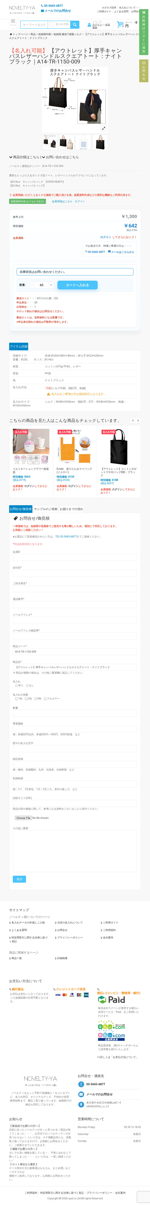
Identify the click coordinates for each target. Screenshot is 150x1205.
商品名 (17, 661)
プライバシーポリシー (70, 937)
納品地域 (18, 758)
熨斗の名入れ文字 (23, 743)
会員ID (16, 551)
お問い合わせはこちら (62, 157)
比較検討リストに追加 (143, 34)
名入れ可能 (62, 24)
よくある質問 (121, 11)
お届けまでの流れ (71, 509)
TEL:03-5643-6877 (66, 536)
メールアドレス (22, 614)
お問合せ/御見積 (21, 509)
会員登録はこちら (62, 201)
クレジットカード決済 (70, 989)
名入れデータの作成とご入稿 (28, 922)
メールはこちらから (122, 252)
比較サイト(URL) (22, 798)
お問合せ (136, 11)
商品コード (20, 646)
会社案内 (108, 937)
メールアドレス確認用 (26, 630)
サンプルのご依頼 (45, 509)
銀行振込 (18, 989)
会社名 (17, 567)
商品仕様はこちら (26, 157)
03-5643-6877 (96, 252)
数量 (15, 707)
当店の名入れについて (70, 922)
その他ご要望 (20, 828)
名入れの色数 (20, 694)
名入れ (16, 681)
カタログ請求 (109, 7)
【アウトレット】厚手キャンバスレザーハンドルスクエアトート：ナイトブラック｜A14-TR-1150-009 (65, 56)
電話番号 (18, 599)
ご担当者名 (20, 583)
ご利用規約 (109, 930)
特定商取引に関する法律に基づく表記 (62, 1192)
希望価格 (18, 723)
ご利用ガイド (104, 11)
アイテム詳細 (18, 346)
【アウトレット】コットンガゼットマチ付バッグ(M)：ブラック (118, 472)
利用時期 (18, 778)
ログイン (97, 24)
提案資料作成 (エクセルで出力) (27, 201)
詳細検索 (62, 958)
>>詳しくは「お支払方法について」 (117, 1057)
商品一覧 (17, 958)
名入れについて (127, 7)
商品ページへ (31, 446)
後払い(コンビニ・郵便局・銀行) (118, 993)
